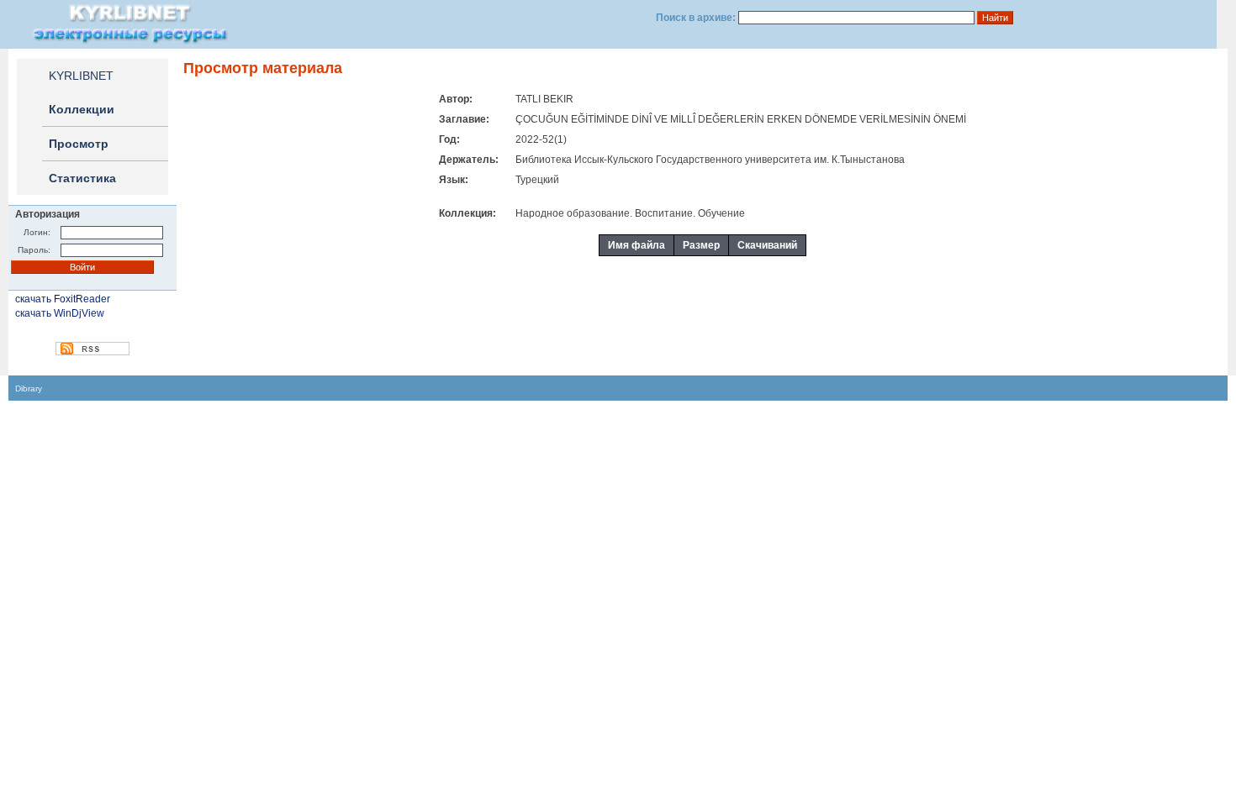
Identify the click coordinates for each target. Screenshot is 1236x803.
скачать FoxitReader (62, 299)
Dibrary (28, 388)
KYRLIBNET (81, 75)
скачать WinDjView (59, 313)
